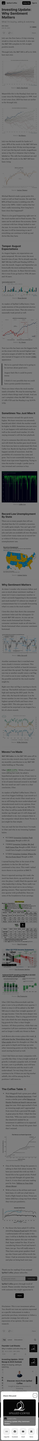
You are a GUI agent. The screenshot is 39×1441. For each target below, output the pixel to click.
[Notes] (31, 1431)
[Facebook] (14, 1431)
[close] (35, 1395)
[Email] (23, 1431)
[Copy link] (6, 1431)
